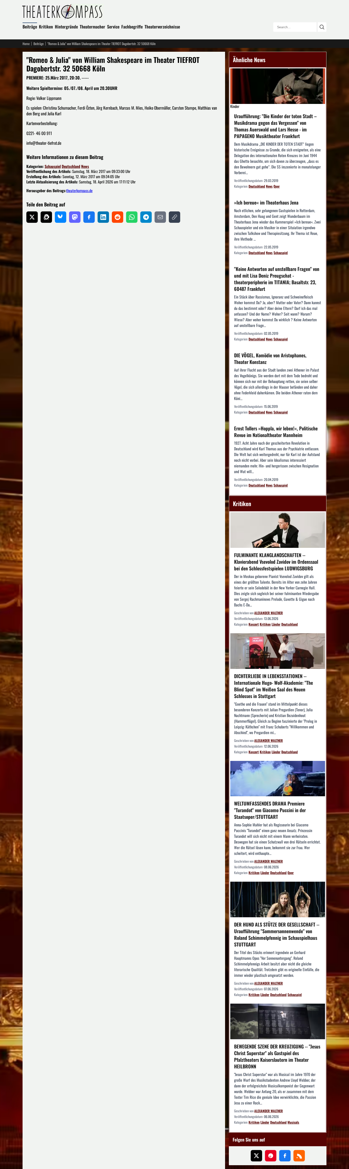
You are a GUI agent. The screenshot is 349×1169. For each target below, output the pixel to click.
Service (113, 26)
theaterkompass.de (79, 190)
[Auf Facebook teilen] (89, 217)
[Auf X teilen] (32, 217)
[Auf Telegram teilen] (146, 217)
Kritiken (46, 26)
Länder (276, 624)
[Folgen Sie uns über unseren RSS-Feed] (299, 1155)
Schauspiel (53, 166)
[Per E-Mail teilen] (160, 217)
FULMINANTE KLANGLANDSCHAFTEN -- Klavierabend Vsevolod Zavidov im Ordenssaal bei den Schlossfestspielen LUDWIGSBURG (276, 561)
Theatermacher (92, 26)
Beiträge (30, 26)
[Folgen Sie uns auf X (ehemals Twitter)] (256, 1155)
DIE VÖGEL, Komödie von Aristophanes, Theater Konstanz (270, 358)
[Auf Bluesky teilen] (60, 217)
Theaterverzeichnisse (162, 26)
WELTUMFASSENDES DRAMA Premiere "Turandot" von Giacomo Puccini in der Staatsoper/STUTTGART (270, 810)
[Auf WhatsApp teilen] (131, 217)
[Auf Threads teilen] (46, 217)
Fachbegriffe (132, 26)
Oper (277, 186)
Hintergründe (66, 26)
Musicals (293, 1122)
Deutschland (71, 166)
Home (26, 43)
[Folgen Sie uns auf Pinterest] (270, 1155)
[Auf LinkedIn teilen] (103, 217)
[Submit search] (321, 27)
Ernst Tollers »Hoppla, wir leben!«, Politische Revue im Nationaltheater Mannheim (276, 431)
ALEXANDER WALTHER (268, 612)
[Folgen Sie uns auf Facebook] (285, 1155)
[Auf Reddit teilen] (117, 217)
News (85, 166)
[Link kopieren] (174, 217)
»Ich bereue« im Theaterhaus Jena (266, 202)
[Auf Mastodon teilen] (74, 217)
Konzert (254, 624)
